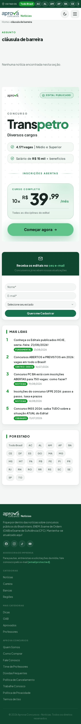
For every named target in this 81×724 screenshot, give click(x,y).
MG (61, 453)
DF (20, 453)
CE (72, 3)
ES (29, 453)
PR (68, 461)
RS (49, 469)
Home (5, 22)
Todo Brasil (27, 3)
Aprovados (9, 625)
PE (50, 461)
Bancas (7, 590)
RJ (10, 469)
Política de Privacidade (17, 692)
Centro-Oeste (24, 366)
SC (59, 469)
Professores (10, 631)
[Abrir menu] (75, 14)
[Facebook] (6, 544)
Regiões (8, 596)
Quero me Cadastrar (40, 313)
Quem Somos (11, 647)
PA (30, 461)
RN (19, 469)
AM (52, 3)
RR (40, 469)
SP (10, 477)
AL (45, 3)
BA (65, 3)
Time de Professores (15, 666)
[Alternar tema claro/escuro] (65, 14)
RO (30, 469)
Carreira (7, 583)
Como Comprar (12, 653)
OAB (6, 618)
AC (38, 3)
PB (40, 461)
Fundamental (23, 349)
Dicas (6, 612)
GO (40, 453)
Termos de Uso (12, 699)
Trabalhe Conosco (14, 686)
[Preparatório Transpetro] (40, 164)
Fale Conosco (11, 660)
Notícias (20, 384)
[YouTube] (30, 544)
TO (20, 477)
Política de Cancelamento (19, 679)
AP (58, 3)
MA (50, 453)
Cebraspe (21, 418)
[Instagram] (14, 544)
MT (21, 461)
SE (68, 469)
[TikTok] (22, 544)
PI (59, 461)
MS (10, 461)
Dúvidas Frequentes (15, 673)
